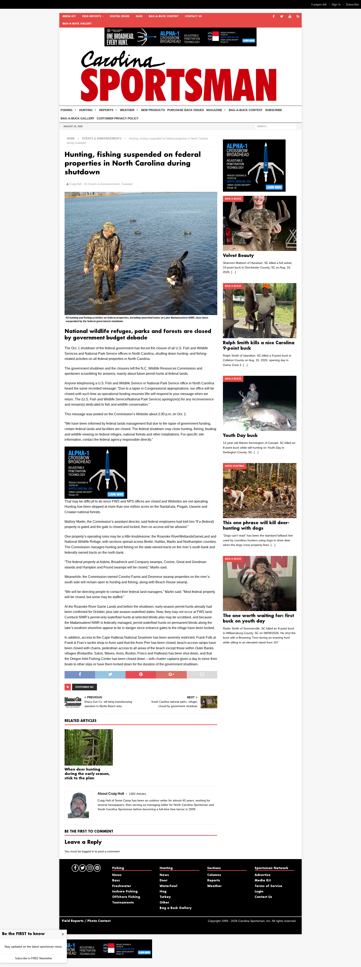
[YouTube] (290, 16)
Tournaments (123, 902)
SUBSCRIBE (273, 110)
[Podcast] (298, 16)
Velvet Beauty (238, 255)
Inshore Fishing (124, 891)
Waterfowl (168, 886)
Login (259, 891)
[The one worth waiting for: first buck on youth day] (259, 583)
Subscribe (352, 4)
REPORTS (106, 110)
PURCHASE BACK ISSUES (185, 110)
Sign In (336, 4)
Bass (116, 880)
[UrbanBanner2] (180, 44)
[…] (233, 272)
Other (164, 902)
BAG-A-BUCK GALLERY (77, 24)
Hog (163, 891)
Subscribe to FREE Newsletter (33, 958)
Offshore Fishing (126, 897)
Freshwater (121, 886)
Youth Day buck (240, 435)
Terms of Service (268, 886)
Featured (127, 184)
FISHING (66, 110)
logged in (88, 851)
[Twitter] (281, 16)
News (117, 875)
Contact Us (193, 16)
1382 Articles (137, 793)
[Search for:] (275, 126)
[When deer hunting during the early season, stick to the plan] (89, 747)
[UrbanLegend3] (96, 496)
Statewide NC (84, 687)
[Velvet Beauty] (259, 223)
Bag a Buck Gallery (176, 908)
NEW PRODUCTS (153, 110)
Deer (164, 880)
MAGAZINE (214, 110)
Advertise (263, 875)
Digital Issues (120, 16)
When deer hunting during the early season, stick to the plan (87, 774)
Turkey (165, 897)
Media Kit (69, 16)
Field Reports (91, 16)
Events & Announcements (104, 184)
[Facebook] (273, 16)
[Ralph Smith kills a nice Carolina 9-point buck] (259, 310)
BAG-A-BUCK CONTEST (164, 16)
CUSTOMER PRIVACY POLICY (118, 118)
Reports (213, 880)
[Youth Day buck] (259, 403)
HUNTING (86, 110)
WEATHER (127, 110)
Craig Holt (75, 184)
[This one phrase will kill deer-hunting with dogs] (259, 490)
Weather (214, 886)
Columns (214, 875)
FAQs (139, 16)
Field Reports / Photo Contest (86, 921)
